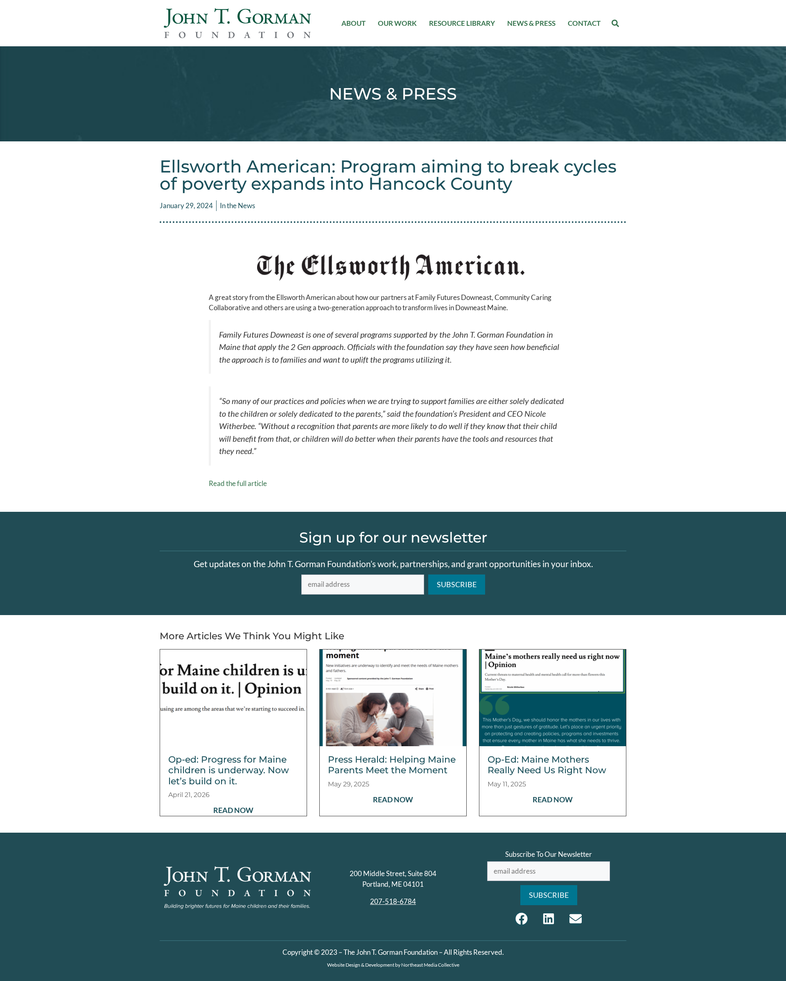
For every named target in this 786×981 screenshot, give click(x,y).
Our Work (397, 23)
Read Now (233, 810)
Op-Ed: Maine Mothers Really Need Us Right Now (547, 765)
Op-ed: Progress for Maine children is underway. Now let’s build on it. (228, 770)
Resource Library (462, 23)
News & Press (531, 23)
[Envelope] (575, 918)
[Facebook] (521, 918)
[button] (615, 23)
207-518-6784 (393, 901)
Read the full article (238, 483)
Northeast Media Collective (430, 965)
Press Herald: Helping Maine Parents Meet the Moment (392, 765)
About (353, 23)
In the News (237, 205)
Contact (584, 23)
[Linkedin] (548, 918)
